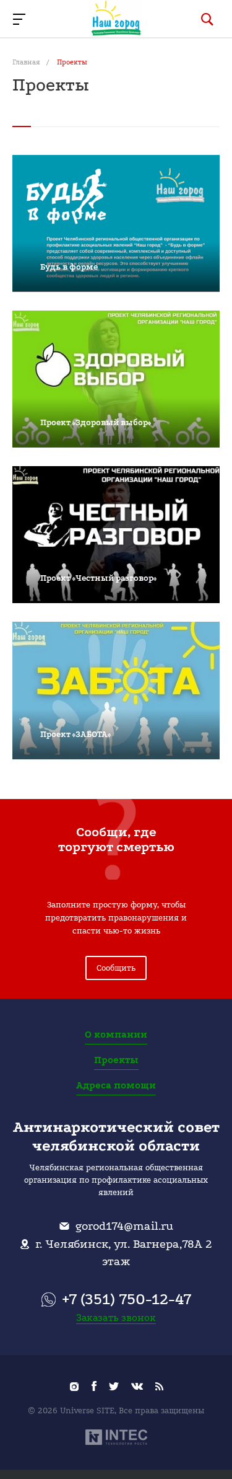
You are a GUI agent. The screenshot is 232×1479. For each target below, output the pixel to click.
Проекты (116, 1060)
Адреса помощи (116, 1085)
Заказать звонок (116, 1317)
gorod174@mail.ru (124, 1226)
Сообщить (116, 968)
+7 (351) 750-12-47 (126, 1299)
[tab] (21, 120)
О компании (116, 1034)
